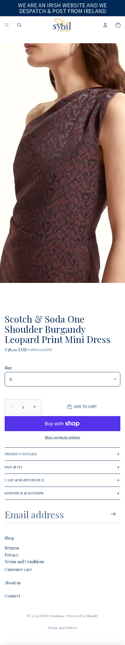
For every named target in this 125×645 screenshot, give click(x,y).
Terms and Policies (62, 627)
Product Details (21, 453)
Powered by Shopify (82, 615)
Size (8, 368)
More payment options (62, 437)
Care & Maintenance (24, 480)
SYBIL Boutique (52, 615)
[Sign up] (113, 514)
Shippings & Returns (24, 493)
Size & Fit (13, 467)
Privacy (11, 555)
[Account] (105, 25)
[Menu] (6, 25)
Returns (12, 548)
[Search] (19, 25)
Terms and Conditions (24, 561)
